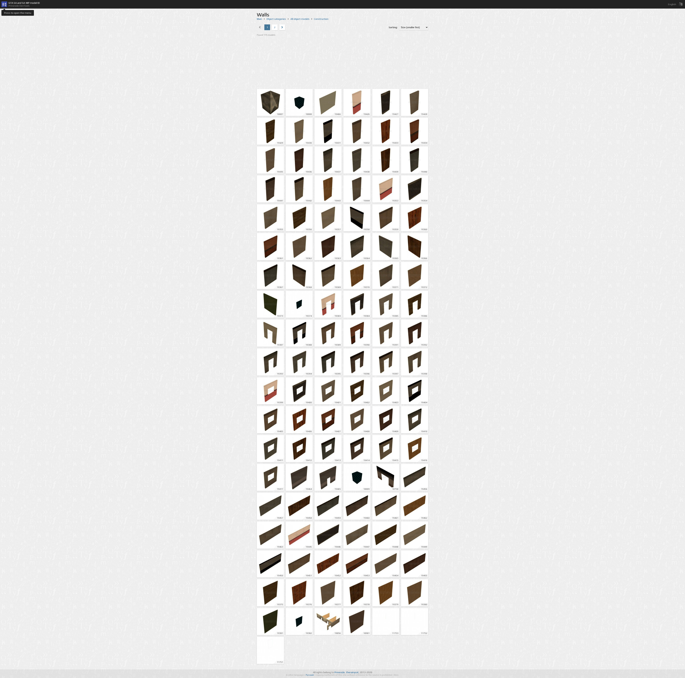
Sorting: (393, 27)
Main (259, 18)
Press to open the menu (17, 12)
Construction (321, 18)
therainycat (352, 672)
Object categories (276, 18)
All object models (299, 18)
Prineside (339, 672)
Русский (310, 675)
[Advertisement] (342, 63)
